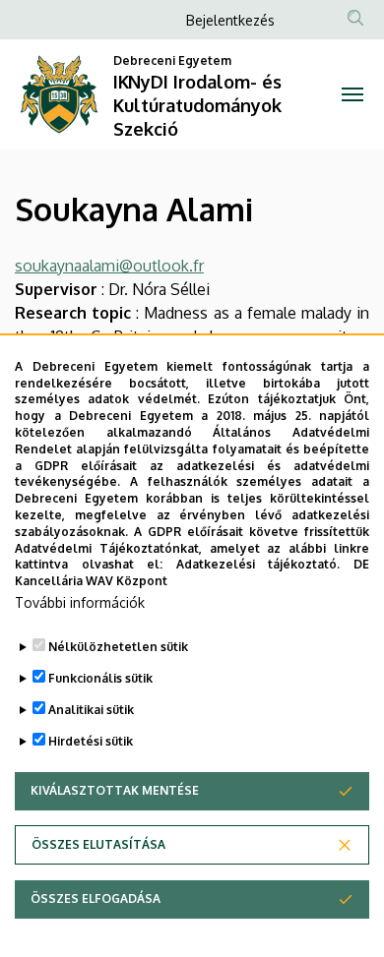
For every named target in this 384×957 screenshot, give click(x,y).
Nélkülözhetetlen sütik (118, 646)
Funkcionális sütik (100, 678)
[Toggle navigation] (352, 94)
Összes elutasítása (98, 844)
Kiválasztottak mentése (115, 790)
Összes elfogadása (95, 898)
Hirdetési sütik (90, 741)
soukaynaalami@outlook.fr (109, 265)
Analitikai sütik (91, 709)
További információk (80, 602)
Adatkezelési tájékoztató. (258, 564)
